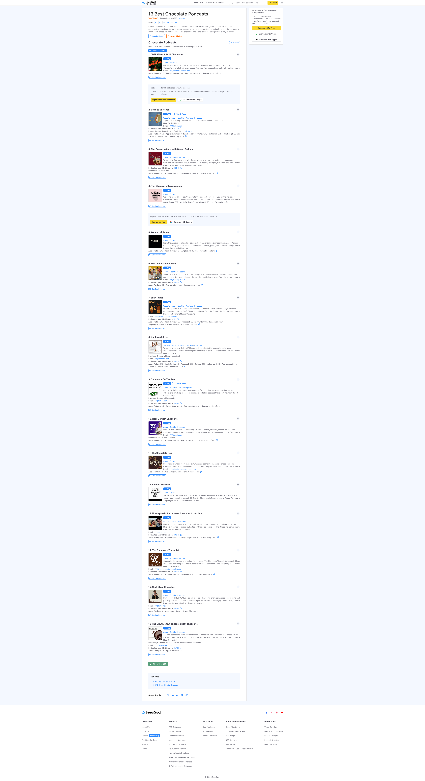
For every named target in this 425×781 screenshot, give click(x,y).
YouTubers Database (177, 749)
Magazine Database (177, 740)
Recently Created (271, 740)
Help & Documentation (273, 731)
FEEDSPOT (198, 3)
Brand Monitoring (233, 727)
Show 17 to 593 (159, 664)
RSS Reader (208, 731)
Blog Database (175, 731)
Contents (182, 18)
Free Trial (273, 3)
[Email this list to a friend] (172, 22)
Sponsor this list (175, 36)
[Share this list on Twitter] (159, 22)
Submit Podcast (156, 36)
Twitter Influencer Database (180, 762)
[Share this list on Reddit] (168, 22)
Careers (150, 736)
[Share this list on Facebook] (155, 22)
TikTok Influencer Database (180, 766)
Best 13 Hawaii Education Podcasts (165, 685)
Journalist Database (177, 744)
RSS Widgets (231, 736)
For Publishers (209, 727)
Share (150, 22)
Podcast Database (176, 736)
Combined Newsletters (235, 731)
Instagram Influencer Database (181, 757)
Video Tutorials (270, 727)
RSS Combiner (232, 740)
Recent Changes (271, 736)
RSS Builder (230, 744)
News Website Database (179, 753)
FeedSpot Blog (270, 744)
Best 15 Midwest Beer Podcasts (164, 682)
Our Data (145, 731)
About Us (146, 727)
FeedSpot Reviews (149, 740)
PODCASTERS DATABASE (216, 3)
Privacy (145, 744)
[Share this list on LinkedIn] (163, 22)
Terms (144, 749)
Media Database (210, 736)
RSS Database (175, 727)
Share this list (155, 695)
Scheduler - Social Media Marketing (241, 749)
